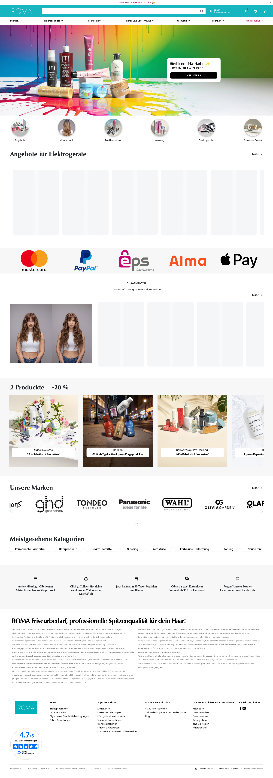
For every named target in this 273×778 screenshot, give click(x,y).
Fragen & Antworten (108, 727)
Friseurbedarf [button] (93, 20)
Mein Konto (103, 708)
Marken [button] (14, 20)
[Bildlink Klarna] (34, 261)
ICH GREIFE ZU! (194, 75)
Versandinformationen (109, 720)
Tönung (228, 549)
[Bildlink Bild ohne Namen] (85, 261)
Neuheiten (254, 549)
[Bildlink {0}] (136, 70)
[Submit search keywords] (201, 11)
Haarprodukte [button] (52, 20)
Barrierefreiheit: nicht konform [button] (71, 769)
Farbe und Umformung (194, 549)
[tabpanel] (136, 70)
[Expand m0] (20, 21)
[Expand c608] (262, 21)
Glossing (132, 549)
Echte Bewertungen (60, 720)
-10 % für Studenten (156, 708)
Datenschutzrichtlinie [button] (38, 769)
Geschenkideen (201, 712)
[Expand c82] (189, 21)
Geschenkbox (200, 716)
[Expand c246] (223, 21)
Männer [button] (216, 20)
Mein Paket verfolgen (109, 712)
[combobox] (124, 11)
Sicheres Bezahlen (107, 723)
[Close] (270, 2)
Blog (147, 716)
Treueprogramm (59, 708)
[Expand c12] (153, 21)
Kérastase (159, 549)
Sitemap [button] (97, 769)
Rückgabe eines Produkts (111, 716)
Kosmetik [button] (182, 20)
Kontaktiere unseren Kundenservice (117, 731)
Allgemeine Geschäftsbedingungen (69, 716)
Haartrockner (200, 727)
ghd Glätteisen (201, 723)
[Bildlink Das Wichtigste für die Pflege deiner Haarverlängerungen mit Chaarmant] (51, 333)
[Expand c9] (102, 21)
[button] (245, 11)
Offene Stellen (58, 712)
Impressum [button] (15, 769)
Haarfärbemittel (102, 549)
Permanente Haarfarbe (30, 549)
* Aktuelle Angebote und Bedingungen (166, 712)
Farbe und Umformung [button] (138, 20)
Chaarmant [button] (253, 20)
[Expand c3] (62, 21)
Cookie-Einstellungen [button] (117, 769)
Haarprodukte (68, 549)
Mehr (255, 154)
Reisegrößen (200, 720)
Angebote (198, 708)
